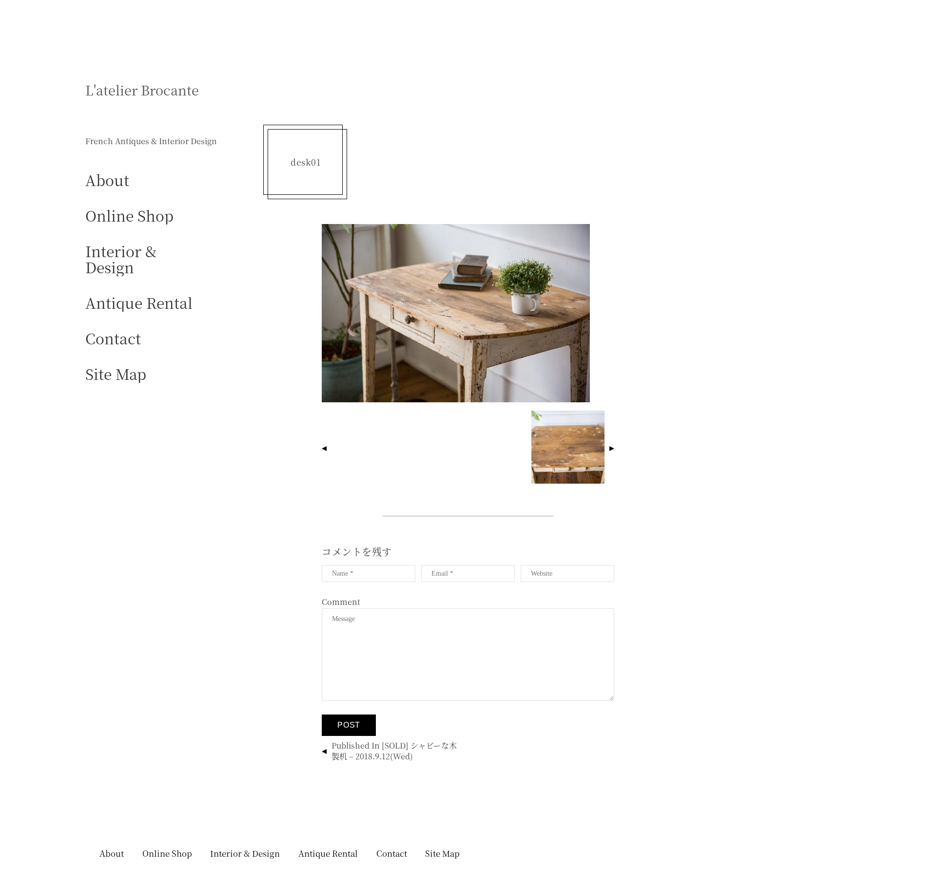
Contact (113, 337)
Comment (341, 601)
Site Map (115, 373)
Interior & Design (120, 258)
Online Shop (129, 215)
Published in (394, 751)
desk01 (305, 162)
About (107, 179)
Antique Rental (139, 302)
